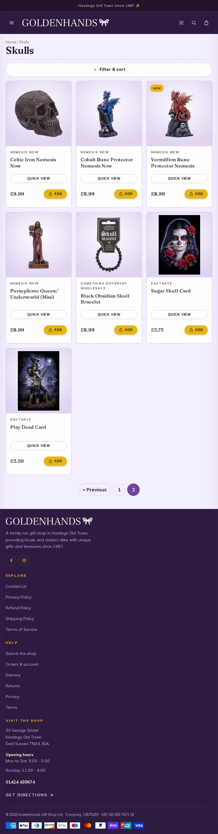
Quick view (38, 178)
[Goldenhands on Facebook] (11, 560)
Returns (13, 685)
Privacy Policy (19, 597)
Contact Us (16, 586)
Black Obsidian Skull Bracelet (105, 299)
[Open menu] (12, 23)
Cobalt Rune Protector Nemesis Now (107, 162)
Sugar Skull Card (171, 291)
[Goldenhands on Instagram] (24, 560)
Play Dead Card (28, 427)
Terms (11, 707)
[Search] (194, 23)
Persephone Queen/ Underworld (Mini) (34, 294)
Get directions (30, 794)
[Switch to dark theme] (181, 23)
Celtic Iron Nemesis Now (33, 162)
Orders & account (22, 664)
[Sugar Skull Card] (179, 244)
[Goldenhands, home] (65, 22)
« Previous (95, 490)
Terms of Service (21, 629)
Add (58, 194)
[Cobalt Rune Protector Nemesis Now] (109, 113)
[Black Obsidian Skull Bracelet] (109, 244)
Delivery (13, 675)
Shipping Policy (20, 618)
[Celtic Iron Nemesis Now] (38, 113)
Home (11, 42)
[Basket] (206, 23)
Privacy (13, 696)
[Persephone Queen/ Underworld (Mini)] (38, 244)
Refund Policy (18, 607)
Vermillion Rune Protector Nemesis (172, 162)
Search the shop (21, 653)
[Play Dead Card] (38, 380)
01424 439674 (20, 782)
